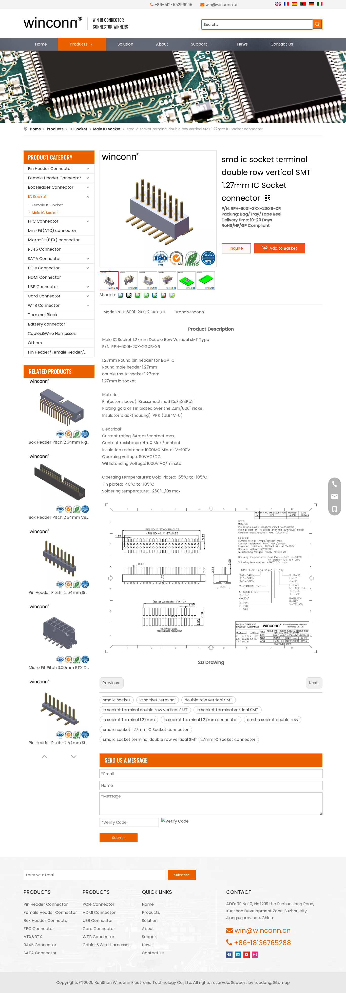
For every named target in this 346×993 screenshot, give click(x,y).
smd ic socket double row (272, 720)
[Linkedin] (238, 954)
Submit (118, 837)
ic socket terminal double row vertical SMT (145, 710)
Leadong (262, 982)
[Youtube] (246, 954)
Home (148, 904)
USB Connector (43, 287)
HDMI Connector (44, 277)
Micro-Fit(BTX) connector (54, 240)
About (148, 929)
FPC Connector (43, 221)
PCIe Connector (44, 268)
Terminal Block (42, 315)
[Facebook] (229, 954)
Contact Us (153, 953)
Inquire (236, 248)
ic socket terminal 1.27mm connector (201, 720)
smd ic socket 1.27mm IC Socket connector (146, 729)
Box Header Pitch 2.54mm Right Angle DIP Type (59, 442)
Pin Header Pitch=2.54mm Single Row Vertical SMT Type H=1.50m (59, 743)
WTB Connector (44, 305)
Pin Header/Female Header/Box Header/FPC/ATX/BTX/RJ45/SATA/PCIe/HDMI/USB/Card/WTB (61, 352)
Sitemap (281, 982)
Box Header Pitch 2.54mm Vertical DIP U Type (59, 517)
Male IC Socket (45, 212)
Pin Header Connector (50, 168)
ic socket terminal (158, 700)
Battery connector (46, 324)
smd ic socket (116, 700)
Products (151, 912)
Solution (150, 920)
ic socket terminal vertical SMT (227, 710)
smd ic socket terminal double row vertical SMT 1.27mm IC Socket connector (179, 739)
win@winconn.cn (222, 5)
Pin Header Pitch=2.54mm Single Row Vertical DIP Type (59, 592)
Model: (109, 312)
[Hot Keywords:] (317, 24)
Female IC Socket (47, 205)
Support (150, 937)
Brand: (181, 312)
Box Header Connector (50, 187)
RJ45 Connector (44, 249)
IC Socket (37, 197)
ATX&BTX (33, 937)
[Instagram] (255, 954)
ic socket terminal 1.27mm (129, 720)
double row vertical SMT (209, 700)
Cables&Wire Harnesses (52, 333)
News (147, 945)
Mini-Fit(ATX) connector (52, 230)
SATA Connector (44, 259)
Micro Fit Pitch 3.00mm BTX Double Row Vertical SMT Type (59, 668)
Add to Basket (283, 248)
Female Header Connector (54, 178)
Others (35, 343)
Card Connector (44, 296)
